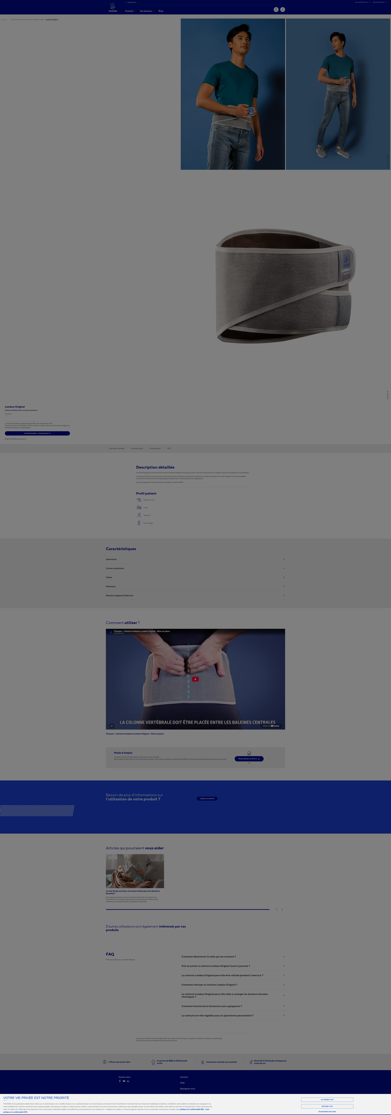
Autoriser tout (327, 1099)
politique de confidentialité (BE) (192, 1109)
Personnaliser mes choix (327, 1111)
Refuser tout (327, 1106)
